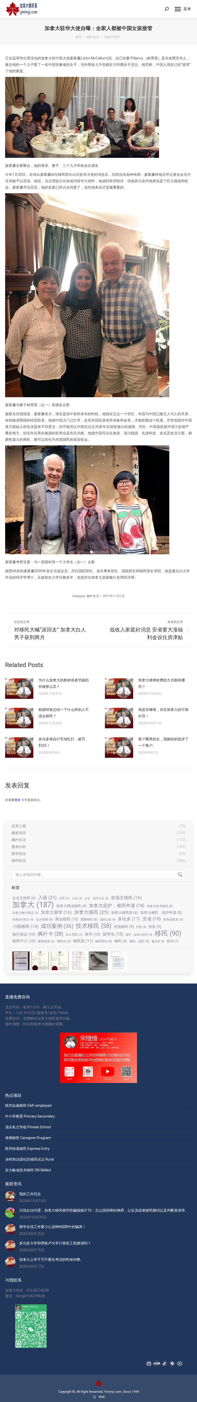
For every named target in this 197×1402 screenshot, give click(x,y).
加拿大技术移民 (160, 906)
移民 (168, 933)
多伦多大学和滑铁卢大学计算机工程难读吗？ (55, 1243)
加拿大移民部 (124, 912)
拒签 (155, 927)
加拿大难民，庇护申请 (161, 912)
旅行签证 (23, 934)
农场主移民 (126, 897)
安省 (151, 919)
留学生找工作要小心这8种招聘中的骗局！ (52, 1227)
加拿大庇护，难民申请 (116, 905)
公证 (77, 898)
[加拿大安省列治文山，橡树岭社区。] (98, 961)
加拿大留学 (56, 912)
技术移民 (94, 926)
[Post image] (19, 688)
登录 (17, 800)
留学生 (113, 934)
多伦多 (129, 919)
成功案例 (57, 926)
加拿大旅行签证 (25, 913)
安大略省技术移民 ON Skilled (28, 1170)
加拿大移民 (91, 912)
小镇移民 (25, 926)
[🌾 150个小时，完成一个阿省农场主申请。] (21, 961)
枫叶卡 (50, 934)
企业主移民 (24, 898)
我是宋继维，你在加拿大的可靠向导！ (163, 713)
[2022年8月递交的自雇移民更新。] (79, 961)
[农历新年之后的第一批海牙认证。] (40, 961)
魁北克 (158, 941)
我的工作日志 (30, 1194)
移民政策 (46, 941)
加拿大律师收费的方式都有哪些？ (161, 683)
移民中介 (23, 941)
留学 (92, 934)
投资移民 (124, 927)
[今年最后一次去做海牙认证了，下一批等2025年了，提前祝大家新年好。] (60, 961)
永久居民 (74, 934)
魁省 (172, 941)
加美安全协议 (23, 919)
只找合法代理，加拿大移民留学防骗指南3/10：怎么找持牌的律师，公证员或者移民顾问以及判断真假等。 (104, 1210)
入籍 (47, 897)
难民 (120, 941)
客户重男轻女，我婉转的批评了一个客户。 (163, 742)
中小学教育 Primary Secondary (30, 1116)
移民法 (64, 941)
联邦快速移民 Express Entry (27, 1149)
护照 (141, 927)
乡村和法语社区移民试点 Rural (29, 1159)
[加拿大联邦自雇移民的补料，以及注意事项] (117, 961)
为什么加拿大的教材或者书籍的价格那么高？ (63, 683)
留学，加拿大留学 (138, 934)
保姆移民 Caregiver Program (28, 1138)
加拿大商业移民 (71, 906)
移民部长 (103, 941)
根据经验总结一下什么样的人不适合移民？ (63, 713)
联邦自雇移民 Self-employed (28, 1105)
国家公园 (107, 919)
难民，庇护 (139, 941)
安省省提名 (173, 919)
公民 (64, 898)
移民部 (83, 941)
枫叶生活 (93, 596)
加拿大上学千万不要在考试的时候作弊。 (51, 1259)
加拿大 (33, 904)
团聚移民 (89, 919)
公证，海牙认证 (96, 898)
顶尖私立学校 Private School (28, 1127)
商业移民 (66, 919)
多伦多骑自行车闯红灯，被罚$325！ (61, 742)
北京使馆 (44, 919)
